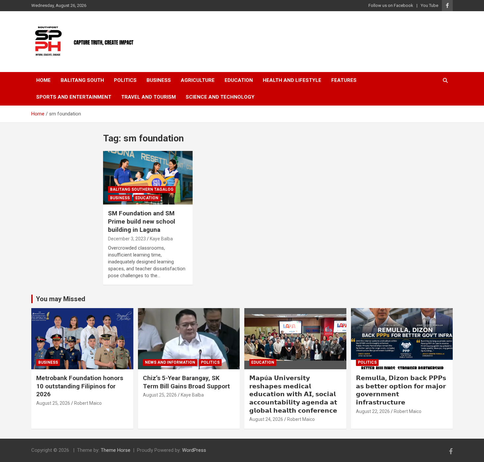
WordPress (194, 450)
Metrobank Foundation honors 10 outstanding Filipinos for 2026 (79, 386)
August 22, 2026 (373, 411)
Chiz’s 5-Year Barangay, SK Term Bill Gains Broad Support (186, 382)
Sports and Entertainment (73, 97)
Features (344, 80)
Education (239, 80)
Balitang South (82, 80)
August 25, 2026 (53, 403)
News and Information (170, 362)
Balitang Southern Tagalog (142, 189)
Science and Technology (220, 97)
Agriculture (198, 80)
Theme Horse (115, 450)
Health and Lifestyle (292, 80)
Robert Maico (88, 403)
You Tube (429, 5)
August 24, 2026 (266, 419)
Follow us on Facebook (390, 5)
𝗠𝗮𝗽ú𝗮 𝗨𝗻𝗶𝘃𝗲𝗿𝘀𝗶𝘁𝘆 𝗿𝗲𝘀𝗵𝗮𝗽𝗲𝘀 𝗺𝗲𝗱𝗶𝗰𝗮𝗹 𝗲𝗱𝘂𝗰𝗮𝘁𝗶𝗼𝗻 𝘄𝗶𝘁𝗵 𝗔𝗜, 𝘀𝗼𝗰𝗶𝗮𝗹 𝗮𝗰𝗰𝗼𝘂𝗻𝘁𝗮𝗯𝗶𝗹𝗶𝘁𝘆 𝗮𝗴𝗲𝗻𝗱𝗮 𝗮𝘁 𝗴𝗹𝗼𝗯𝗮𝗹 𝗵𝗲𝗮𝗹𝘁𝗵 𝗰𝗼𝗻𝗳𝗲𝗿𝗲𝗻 (293, 394)
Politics (125, 80)
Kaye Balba (161, 238)
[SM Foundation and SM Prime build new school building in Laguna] (148, 178)
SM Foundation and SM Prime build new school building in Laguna (141, 221)
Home (43, 80)
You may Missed (60, 299)
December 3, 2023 (127, 238)
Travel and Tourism (148, 97)
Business (159, 80)
